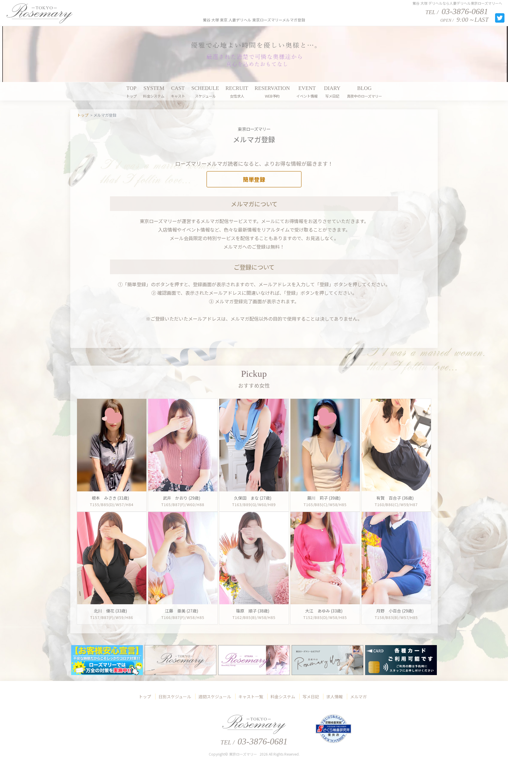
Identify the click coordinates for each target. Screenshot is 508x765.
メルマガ (358, 696)
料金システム (282, 696)
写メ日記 (311, 696)
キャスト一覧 (250, 696)
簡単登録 (254, 179)
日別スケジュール (174, 696)
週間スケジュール (214, 696)
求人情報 (334, 696)
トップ (145, 696)
